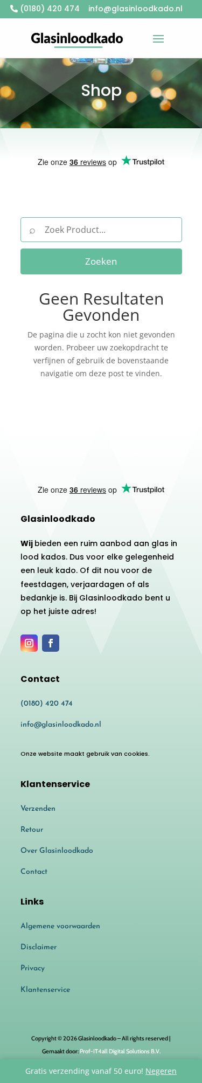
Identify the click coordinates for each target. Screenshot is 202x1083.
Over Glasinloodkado (56, 851)
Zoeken (101, 261)
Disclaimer (38, 947)
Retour (31, 830)
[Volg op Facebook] (50, 643)
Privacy (32, 968)
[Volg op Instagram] (29, 643)
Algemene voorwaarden (60, 926)
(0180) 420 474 (49, 8)
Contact (33, 872)
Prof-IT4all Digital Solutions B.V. (120, 1051)
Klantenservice (45, 990)
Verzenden (37, 809)
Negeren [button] (161, 1071)
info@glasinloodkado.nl (60, 725)
